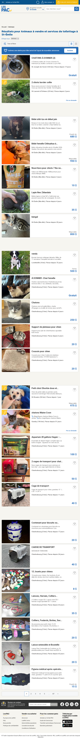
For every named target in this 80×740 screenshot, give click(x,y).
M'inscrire (54, 704)
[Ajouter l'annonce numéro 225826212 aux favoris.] (74, 304)
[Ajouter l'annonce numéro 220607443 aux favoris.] (74, 597)
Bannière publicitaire (46, 725)
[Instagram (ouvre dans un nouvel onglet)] (71, 705)
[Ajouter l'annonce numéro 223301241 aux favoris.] (74, 255)
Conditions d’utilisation (29, 728)
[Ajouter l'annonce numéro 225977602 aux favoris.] (74, 84)
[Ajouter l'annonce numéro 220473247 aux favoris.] (74, 671)
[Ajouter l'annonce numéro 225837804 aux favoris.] (74, 194)
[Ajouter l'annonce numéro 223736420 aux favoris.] (74, 59)
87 (53, 694)
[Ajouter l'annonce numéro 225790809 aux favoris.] (74, 353)
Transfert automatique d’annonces (50, 723)
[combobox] (59, 9)
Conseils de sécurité (28, 725)
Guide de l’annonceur (46, 720)
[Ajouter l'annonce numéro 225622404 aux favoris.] (74, 463)
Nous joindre (7, 723)
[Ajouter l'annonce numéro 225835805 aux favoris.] (74, 170)
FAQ (4, 720)
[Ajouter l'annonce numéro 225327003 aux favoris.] (74, 218)
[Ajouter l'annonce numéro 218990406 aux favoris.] (74, 524)
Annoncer (25, 718)
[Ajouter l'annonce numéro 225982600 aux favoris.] (74, 390)
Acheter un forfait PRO (46, 718)
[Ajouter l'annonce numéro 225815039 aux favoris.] (74, 145)
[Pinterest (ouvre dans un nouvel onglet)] (67, 705)
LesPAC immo (26, 720)
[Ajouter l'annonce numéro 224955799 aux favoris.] (74, 549)
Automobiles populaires (29, 723)
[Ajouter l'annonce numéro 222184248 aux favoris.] (74, 487)
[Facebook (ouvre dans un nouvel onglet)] (62, 705)
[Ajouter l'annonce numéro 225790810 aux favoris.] (74, 328)
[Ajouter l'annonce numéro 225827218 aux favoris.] (74, 280)
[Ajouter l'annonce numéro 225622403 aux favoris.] (74, 439)
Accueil (4, 27)
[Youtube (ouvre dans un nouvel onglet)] (77, 705)
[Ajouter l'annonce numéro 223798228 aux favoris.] (74, 573)
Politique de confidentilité (10, 725)
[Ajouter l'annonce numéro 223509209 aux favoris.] (74, 414)
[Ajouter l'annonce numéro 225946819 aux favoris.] (74, 121)
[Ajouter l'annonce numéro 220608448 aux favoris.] (74, 622)
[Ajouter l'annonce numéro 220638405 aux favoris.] (74, 646)
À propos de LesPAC (9, 718)
